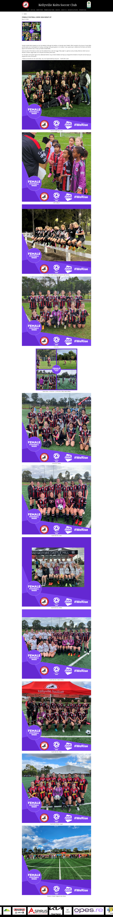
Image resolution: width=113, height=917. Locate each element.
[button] (33, 10)
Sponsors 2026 (82, 10)
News (28, 10)
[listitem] (56, 911)
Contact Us (64, 10)
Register (58, 10)
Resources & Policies (73, 10)
